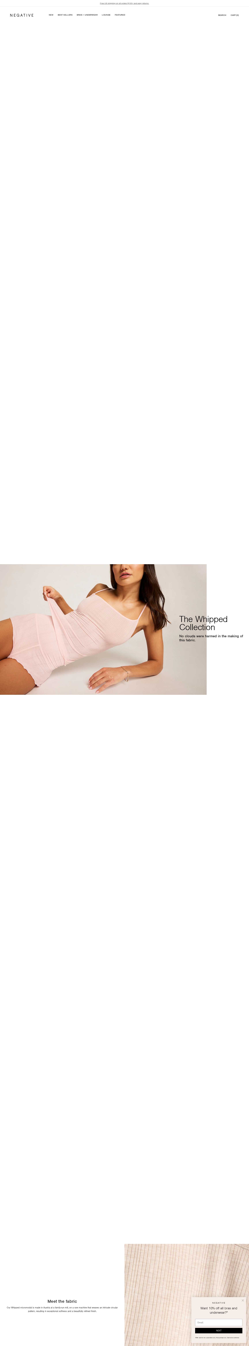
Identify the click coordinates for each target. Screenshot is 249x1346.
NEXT (218, 1330)
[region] (124, 3)
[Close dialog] (243, 1300)
